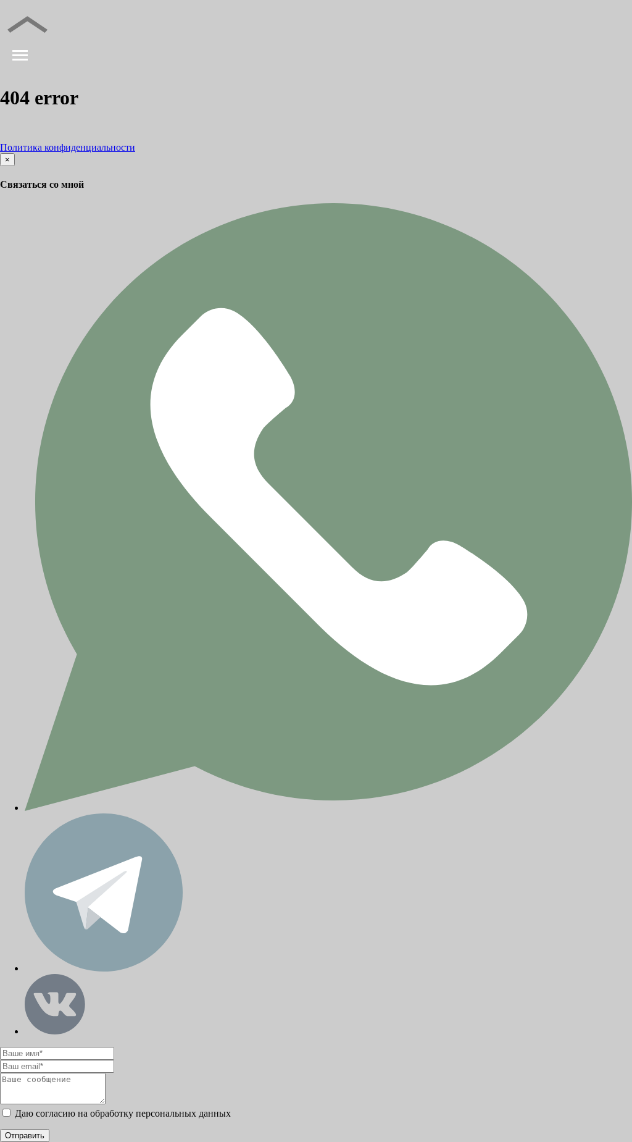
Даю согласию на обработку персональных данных (121, 1113)
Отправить (24, 1135)
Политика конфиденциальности (67, 147)
